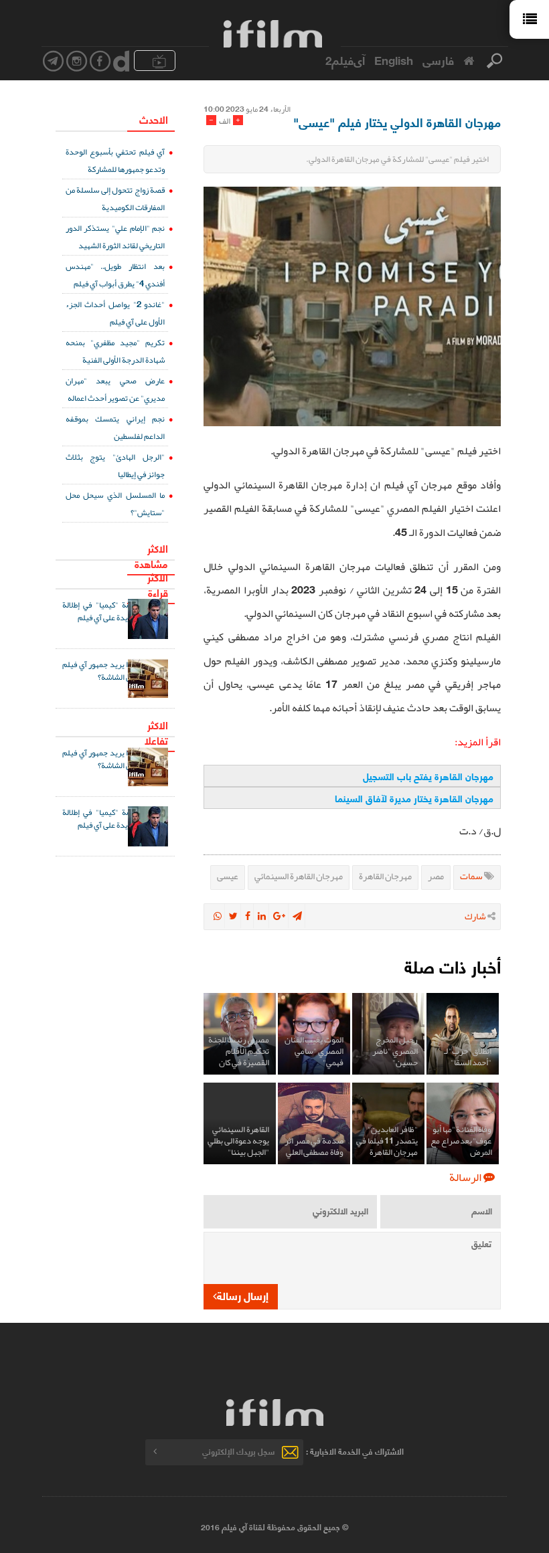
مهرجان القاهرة (385, 875)
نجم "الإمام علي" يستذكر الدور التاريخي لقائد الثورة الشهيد (115, 236)
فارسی (438, 59)
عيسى (227, 875)
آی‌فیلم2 (345, 59)
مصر (436, 875)
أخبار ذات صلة (452, 966)
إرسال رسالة (242, 1295)
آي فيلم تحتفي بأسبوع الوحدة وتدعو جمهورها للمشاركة (115, 160)
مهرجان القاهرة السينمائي (298, 875)
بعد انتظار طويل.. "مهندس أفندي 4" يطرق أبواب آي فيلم (115, 275)
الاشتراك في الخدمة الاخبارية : (355, 1451)
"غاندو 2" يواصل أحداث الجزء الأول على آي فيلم (115, 313)
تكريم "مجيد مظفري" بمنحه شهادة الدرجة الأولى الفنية (115, 351)
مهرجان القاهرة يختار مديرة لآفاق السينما (414, 798)
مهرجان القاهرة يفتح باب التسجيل (428, 776)
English (393, 59)
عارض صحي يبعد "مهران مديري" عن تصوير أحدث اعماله (115, 389)
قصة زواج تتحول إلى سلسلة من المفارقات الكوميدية (115, 198)
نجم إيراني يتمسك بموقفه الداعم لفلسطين (115, 427)
